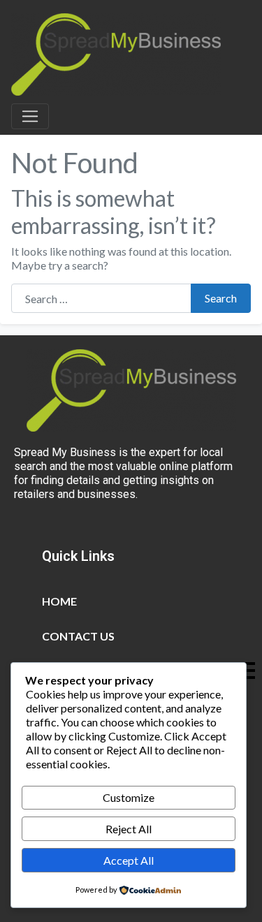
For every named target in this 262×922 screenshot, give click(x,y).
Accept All (128, 860)
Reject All (128, 828)
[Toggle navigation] (30, 116)
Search (221, 298)
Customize (128, 797)
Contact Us (78, 636)
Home (59, 601)
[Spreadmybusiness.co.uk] (116, 52)
